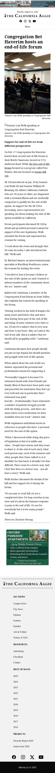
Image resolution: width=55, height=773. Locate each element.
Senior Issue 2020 (21, 746)
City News (18, 609)
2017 (15, 721)
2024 (15, 681)
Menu (27, 26)
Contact (16, 662)
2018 (15, 715)
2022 (15, 692)
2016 (15, 727)
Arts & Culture (20, 631)
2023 (15, 687)
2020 (15, 704)
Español (17, 626)
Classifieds (18, 656)
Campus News (20, 603)
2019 (15, 710)
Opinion (17, 614)
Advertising (18, 651)
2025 (15, 675)
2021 (15, 698)
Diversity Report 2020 (23, 740)
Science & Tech (20, 637)
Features (17, 620)
